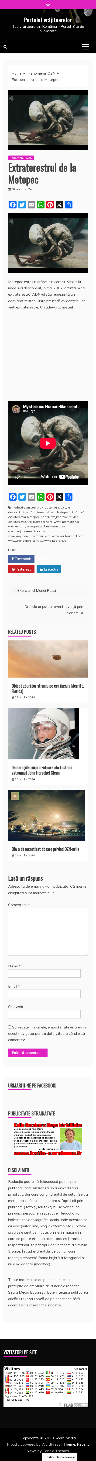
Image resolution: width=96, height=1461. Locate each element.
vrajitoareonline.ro (39, 521)
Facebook (22, 558)
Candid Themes (56, 1450)
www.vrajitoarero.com (23, 540)
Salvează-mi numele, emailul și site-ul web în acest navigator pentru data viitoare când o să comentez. (47, 1033)
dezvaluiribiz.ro (18, 512)
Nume (14, 966)
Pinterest (23, 569)
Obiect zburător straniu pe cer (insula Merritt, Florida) (48, 688)
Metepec (33, 517)
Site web (15, 1006)
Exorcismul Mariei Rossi (36, 590)
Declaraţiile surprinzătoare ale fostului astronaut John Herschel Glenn (42, 770)
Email (14, 986)
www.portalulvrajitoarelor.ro (46, 526)
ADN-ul (42, 507)
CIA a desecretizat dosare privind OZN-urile (45, 849)
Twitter (50, 558)
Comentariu (19, 904)
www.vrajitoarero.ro (53, 540)
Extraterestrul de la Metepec (50, 512)
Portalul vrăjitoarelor (48, 19)
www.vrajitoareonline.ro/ (68, 536)
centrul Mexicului (59, 507)
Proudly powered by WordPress (34, 1444)
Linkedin (50, 569)
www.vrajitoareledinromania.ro (29, 536)
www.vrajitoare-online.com (26, 531)
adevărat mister (25, 507)
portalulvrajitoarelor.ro (56, 517)
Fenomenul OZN (21, 157)
